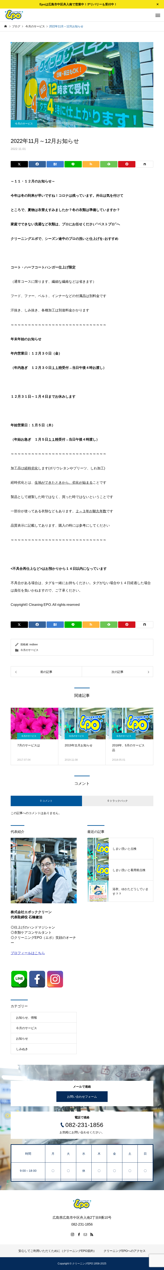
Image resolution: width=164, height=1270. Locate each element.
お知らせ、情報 (26, 1017)
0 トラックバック (118, 800)
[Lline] (73, 164)
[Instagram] (72, 1234)
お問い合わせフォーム (82, 1096)
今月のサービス (24, 123)
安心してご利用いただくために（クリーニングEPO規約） (57, 1250)
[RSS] (91, 1234)
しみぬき (22, 1049)
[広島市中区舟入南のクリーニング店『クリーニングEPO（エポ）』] (13, 15)
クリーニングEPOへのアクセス (125, 1250)
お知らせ (22, 1038)
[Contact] (85, 1234)
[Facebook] (79, 1234)
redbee (33, 644)
